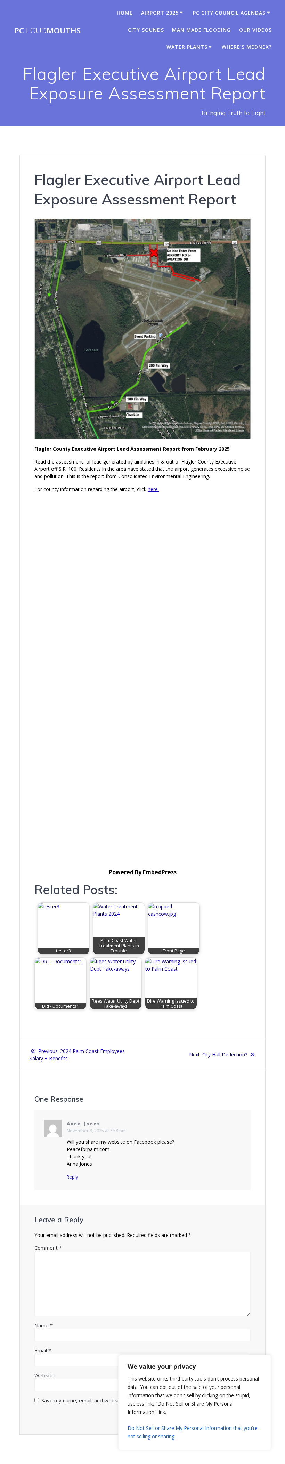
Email (42, 1350)
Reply (72, 1177)
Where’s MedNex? (247, 46)
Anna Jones (83, 1123)
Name (43, 1325)
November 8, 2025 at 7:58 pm (96, 1131)
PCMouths (47, 30)
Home (125, 12)
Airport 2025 (160, 12)
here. (153, 489)
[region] (194, 1402)
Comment (48, 1247)
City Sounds (146, 29)
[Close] (264, 1361)
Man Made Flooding (201, 29)
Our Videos (255, 29)
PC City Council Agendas (229, 12)
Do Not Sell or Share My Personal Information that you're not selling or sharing (193, 1432)
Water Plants (186, 46)
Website (44, 1375)
